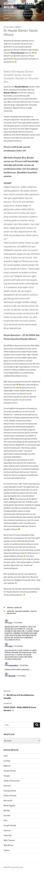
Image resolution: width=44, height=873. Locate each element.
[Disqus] (22, 648)
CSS (5, 756)
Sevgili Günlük (14, 607)
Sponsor (7, 830)
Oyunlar (7, 815)
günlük (10, 611)
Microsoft (8, 800)
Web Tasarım (9, 840)
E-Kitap (7, 761)
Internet (7, 786)
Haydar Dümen (22, 611)
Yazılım (7, 850)
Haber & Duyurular (12, 781)
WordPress (8, 845)
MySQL (7, 810)
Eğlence (7, 766)
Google (7, 776)
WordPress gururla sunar (13, 867)
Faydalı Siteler (10, 771)
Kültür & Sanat (10, 796)
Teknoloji (7, 835)
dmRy (17, 27)
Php (5, 820)
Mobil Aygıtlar (10, 805)
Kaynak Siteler (10, 791)
